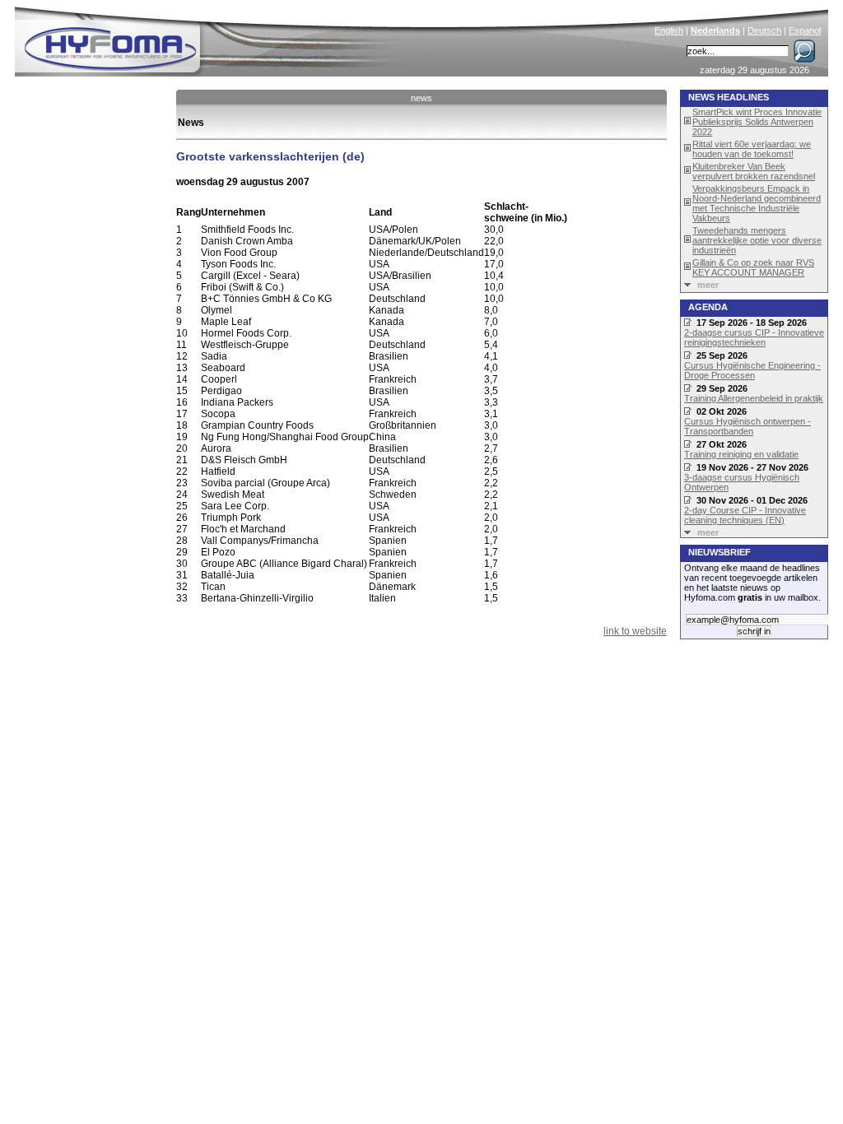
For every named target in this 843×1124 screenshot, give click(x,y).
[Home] (221, 38)
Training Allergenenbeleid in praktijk (753, 398)
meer (708, 285)
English (668, 30)
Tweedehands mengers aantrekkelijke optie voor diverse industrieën (757, 240)
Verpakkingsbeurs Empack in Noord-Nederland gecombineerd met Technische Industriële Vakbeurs (756, 203)
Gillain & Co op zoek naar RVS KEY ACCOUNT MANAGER (753, 267)
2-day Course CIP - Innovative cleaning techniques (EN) (745, 515)
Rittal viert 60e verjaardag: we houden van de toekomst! (751, 149)
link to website (635, 631)
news (421, 98)
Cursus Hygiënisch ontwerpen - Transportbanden (747, 426)
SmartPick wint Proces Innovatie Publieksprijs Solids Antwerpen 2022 (757, 122)
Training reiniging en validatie (741, 454)
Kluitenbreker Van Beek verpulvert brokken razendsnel (753, 171)
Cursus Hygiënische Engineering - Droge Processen (752, 370)
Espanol (805, 30)
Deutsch (764, 30)
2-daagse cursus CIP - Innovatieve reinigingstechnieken (754, 337)
